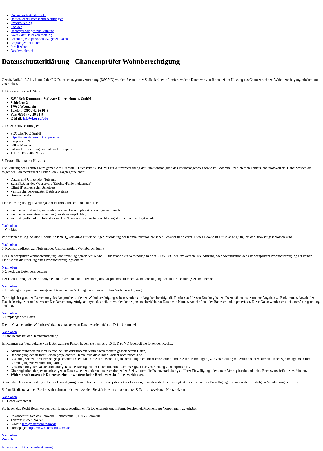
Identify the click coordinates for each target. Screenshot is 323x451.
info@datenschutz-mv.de (39, 424)
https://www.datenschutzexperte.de (35, 137)
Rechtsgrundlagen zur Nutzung (32, 31)
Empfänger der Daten (25, 43)
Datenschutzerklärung (37, 447)
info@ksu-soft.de (35, 118)
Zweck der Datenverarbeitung (31, 35)
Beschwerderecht (22, 51)
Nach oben (9, 225)
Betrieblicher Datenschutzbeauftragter (37, 19)
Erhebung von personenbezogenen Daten (39, 39)
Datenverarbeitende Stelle (28, 15)
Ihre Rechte (19, 47)
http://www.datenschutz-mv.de (48, 428)
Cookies (16, 27)
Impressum (9, 447)
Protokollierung (21, 23)
